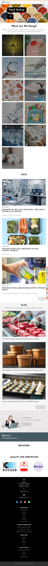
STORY (24, 514)
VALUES (24, 517)
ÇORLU (24, 539)
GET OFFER (27, 424)
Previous (1, 466)
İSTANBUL (24, 537)
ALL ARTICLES (40, 407)
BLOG (24, 552)
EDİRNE (24, 542)
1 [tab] (3, 473)
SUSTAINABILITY (24, 521)
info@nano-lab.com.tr (24, 497)
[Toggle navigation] (44, 2)
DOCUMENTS (24, 510)
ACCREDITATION (24, 556)
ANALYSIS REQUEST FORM (24, 527)
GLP (24, 544)
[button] (3, 13)
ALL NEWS (42, 298)
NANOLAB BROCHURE (24, 550)
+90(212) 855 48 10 (24, 491)
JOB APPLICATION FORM (24, 529)
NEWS (24, 554)
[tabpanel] (9, 466)
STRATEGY (24, 519)
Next (46, 466)
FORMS (24, 512)
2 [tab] (38, 473)
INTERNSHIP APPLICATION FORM (24, 531)
